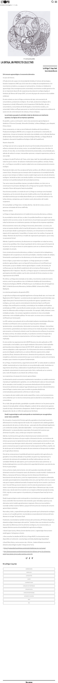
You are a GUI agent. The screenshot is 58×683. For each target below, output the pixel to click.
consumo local (29, 589)
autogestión (29, 575)
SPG (29, 603)
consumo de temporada (29, 586)
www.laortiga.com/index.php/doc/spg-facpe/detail (34, 539)
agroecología (29, 569)
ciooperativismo (29, 582)
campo (29, 579)
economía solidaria (29, 596)
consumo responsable (29, 592)
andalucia (29, 572)
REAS (29, 599)
